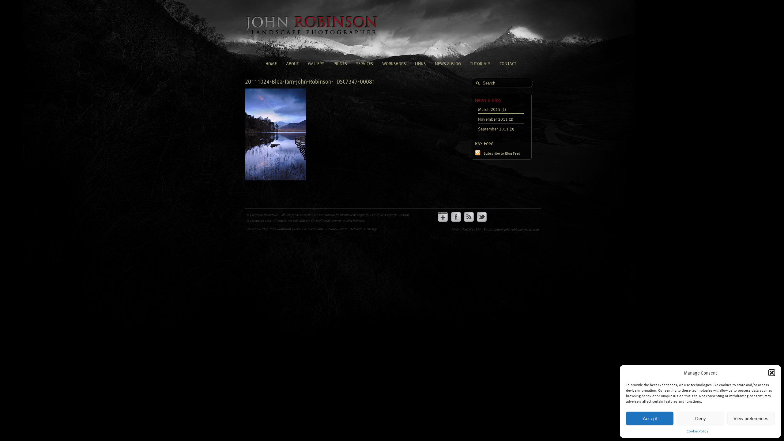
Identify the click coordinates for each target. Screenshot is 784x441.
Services (364, 64)
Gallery (316, 64)
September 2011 (493, 129)
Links (420, 64)
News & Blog (448, 64)
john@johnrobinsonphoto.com (516, 229)
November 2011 (493, 119)
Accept (650, 418)
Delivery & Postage (363, 228)
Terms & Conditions (309, 228)
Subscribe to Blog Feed (502, 153)
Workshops (394, 64)
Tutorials (480, 64)
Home (271, 64)
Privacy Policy (337, 228)
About (292, 64)
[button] (772, 373)
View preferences (750, 418)
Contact (507, 64)
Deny (700, 418)
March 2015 (489, 109)
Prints (340, 64)
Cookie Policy (697, 431)
